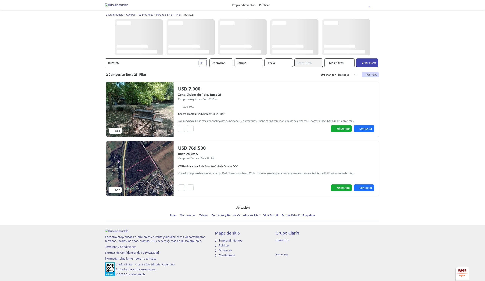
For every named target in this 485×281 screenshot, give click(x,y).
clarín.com (282, 240)
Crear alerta (369, 63)
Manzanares (188, 215)
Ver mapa (371, 74)
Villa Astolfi (270, 215)
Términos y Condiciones (120, 247)
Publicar (264, 5)
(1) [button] (201, 63)
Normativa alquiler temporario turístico (130, 258)
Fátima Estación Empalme (298, 215)
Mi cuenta (225, 250)
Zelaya (203, 215)
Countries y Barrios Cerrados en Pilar (235, 215)
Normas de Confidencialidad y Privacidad (132, 252)
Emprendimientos (243, 5)
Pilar (173, 215)
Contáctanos (227, 255)
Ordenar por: (328, 74)
